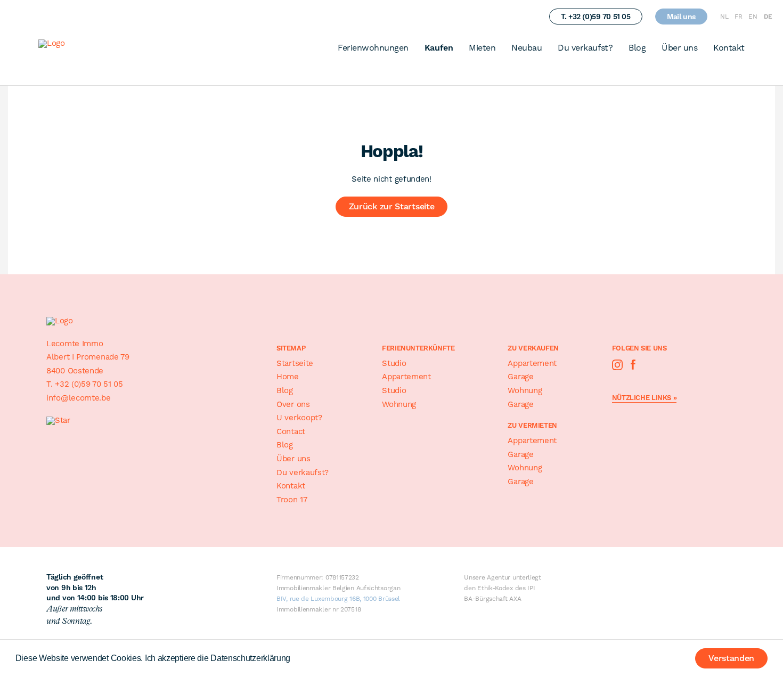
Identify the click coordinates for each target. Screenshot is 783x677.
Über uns (679, 48)
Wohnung (399, 404)
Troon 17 (291, 499)
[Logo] (71, 46)
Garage (520, 376)
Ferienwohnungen (373, 48)
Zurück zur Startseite (392, 206)
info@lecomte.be (78, 398)
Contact (290, 431)
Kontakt (729, 48)
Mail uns (681, 16)
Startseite (294, 363)
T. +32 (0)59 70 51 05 (595, 16)
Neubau (526, 48)
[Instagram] (617, 365)
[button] (294, 659)
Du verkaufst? (585, 48)
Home (287, 376)
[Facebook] (633, 365)
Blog (637, 48)
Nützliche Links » (644, 398)
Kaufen (439, 48)
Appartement (406, 376)
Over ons (293, 404)
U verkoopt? (299, 417)
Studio (394, 363)
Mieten (482, 48)
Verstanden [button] (731, 658)
